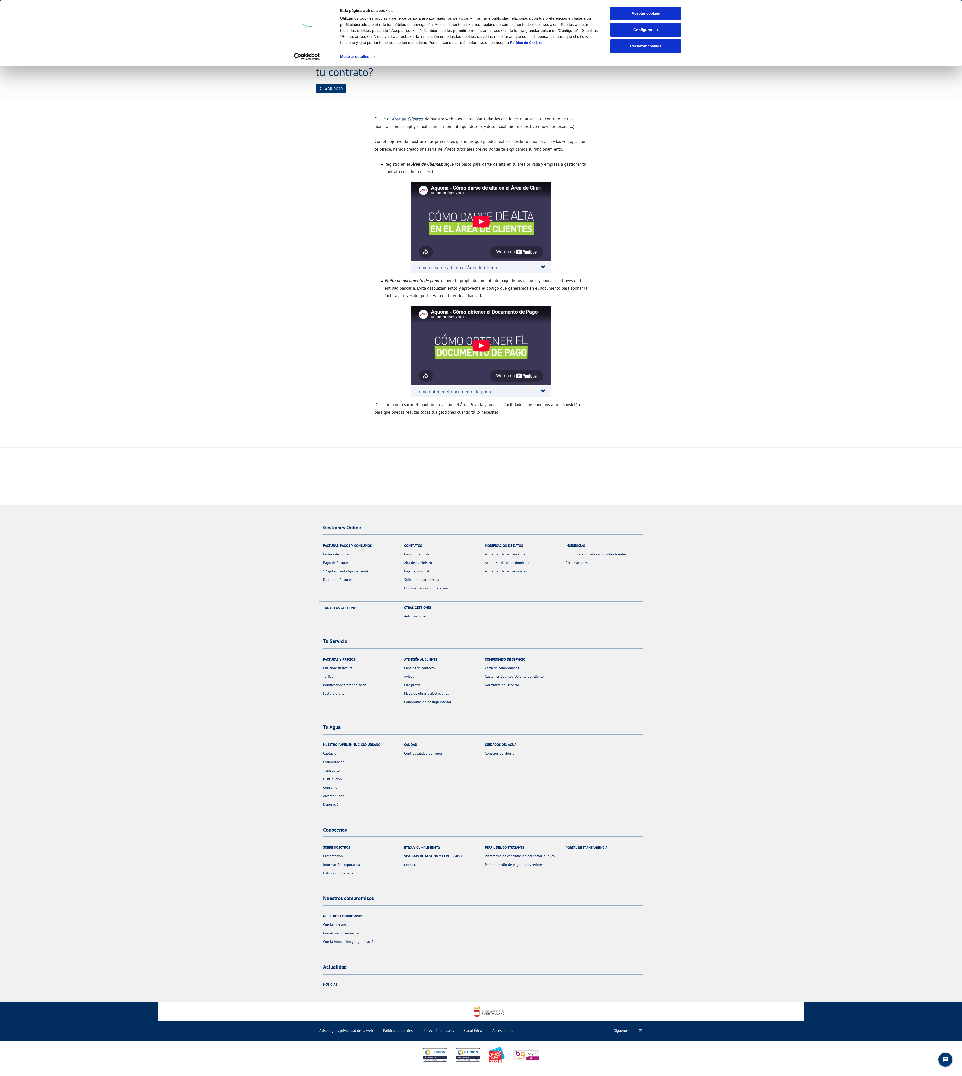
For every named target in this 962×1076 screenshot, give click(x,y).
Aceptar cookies (646, 13)
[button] (458, 268)
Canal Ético (473, 1030)
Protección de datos (438, 1030)
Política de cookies (398, 1030)
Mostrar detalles (354, 56)
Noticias (330, 984)
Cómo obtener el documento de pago (453, 392)
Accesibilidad (502, 1030)
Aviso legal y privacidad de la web (346, 1030)
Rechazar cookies (645, 46)
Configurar (642, 30)
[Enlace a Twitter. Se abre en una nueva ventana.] (641, 1030)
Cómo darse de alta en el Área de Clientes (458, 268)
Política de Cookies (526, 43)
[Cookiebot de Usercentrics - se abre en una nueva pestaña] (307, 56)
